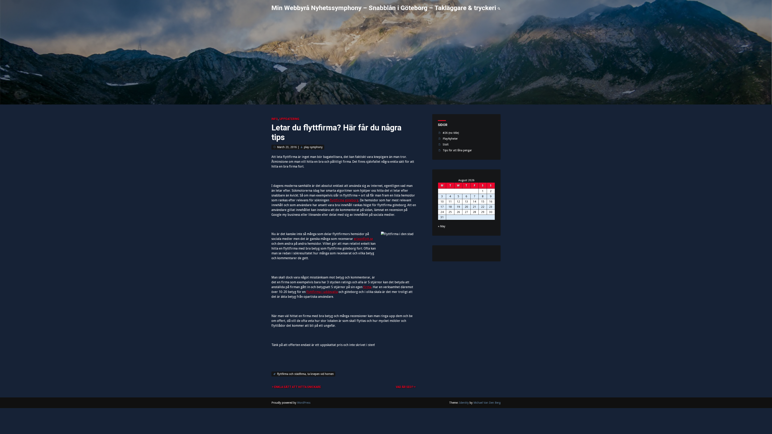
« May (441, 226)
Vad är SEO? (404, 387)
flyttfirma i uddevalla (322, 292)
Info (274, 119)
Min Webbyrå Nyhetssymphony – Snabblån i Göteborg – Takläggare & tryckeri (383, 8)
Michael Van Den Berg (487, 402)
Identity (464, 402)
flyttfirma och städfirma (291, 374)
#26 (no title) (451, 132)
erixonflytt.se (363, 239)
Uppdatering (289, 119)
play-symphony (313, 147)
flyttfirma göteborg (344, 200)
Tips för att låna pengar (457, 150)
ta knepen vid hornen (320, 374)
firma (367, 287)
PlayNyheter (450, 138)
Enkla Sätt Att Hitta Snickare (297, 387)
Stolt (446, 144)
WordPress (303, 402)
